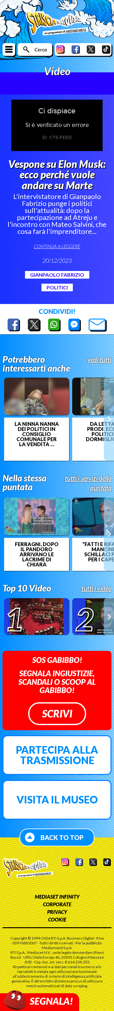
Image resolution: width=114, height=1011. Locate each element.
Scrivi (57, 713)
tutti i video (96, 588)
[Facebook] (76, 49)
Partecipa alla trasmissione (57, 755)
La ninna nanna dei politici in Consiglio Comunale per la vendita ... (37, 434)
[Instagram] (60, 49)
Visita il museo (57, 799)
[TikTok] (106, 49)
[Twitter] (91, 49)
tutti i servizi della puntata (88, 483)
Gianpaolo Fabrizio (57, 275)
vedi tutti (99, 359)
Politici (57, 287)
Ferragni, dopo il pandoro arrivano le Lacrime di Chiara (37, 554)
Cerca (41, 49)
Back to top (62, 837)
